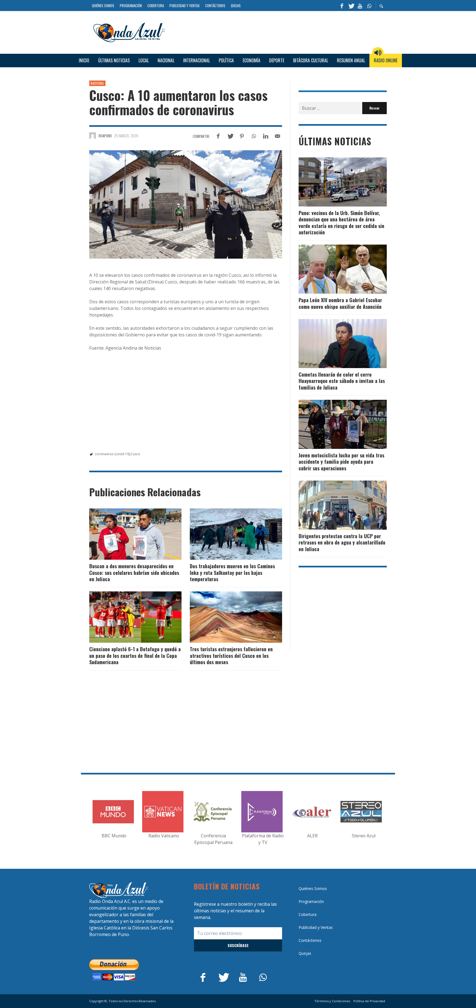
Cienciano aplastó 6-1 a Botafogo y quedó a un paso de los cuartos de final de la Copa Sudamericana (135, 655)
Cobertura (308, 914)
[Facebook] (342, 5)
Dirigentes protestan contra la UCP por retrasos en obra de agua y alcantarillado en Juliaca (342, 542)
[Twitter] (351, 5)
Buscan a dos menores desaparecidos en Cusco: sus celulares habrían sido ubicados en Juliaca (134, 572)
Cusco (135, 454)
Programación (311, 901)
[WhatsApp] (369, 5)
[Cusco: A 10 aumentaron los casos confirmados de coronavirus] (185, 204)
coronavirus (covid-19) (112, 454)
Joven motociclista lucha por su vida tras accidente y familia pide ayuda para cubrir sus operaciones (341, 462)
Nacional (97, 83)
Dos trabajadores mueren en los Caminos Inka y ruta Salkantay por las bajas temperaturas (232, 572)
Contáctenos (310, 940)
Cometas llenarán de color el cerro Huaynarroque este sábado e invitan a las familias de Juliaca (342, 381)
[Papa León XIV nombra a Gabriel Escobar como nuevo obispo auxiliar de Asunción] (334, 269)
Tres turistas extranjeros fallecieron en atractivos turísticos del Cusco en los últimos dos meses (231, 655)
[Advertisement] (278, 31)
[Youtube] (360, 5)
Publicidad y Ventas (316, 927)
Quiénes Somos (313, 888)
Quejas (305, 953)
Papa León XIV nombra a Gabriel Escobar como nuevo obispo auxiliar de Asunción (340, 303)
